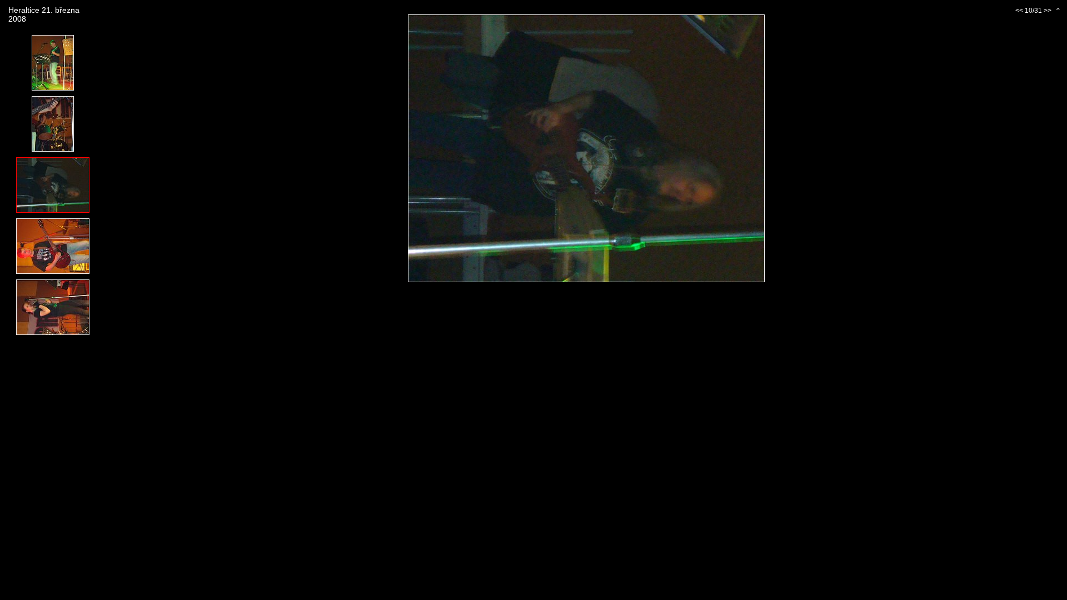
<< (1019, 10)
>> (1047, 10)
